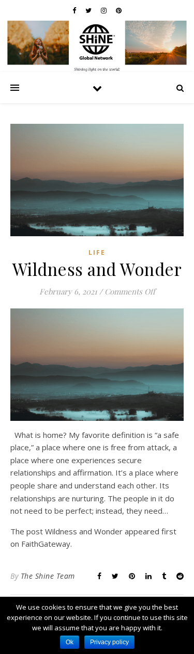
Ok (69, 642)
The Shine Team (48, 576)
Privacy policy (109, 642)
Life (97, 252)
